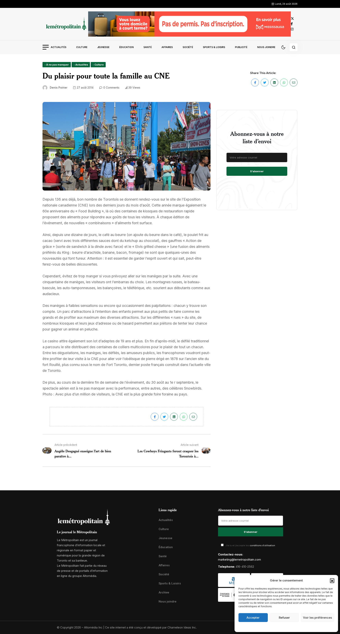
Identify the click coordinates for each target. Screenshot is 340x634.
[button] (332, 580)
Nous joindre (266, 47)
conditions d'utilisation (262, 545)
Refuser (284, 617)
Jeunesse (103, 47)
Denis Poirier (58, 87)
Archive (164, 592)
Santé (147, 47)
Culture (81, 47)
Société (188, 47)
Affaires (167, 47)
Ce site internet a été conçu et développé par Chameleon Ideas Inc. (151, 627)
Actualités (58, 47)
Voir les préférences (317, 617)
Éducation (126, 47)
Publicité (241, 47)
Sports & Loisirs (214, 47)
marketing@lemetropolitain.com (239, 559)
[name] (65, 23)
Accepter (253, 617)
